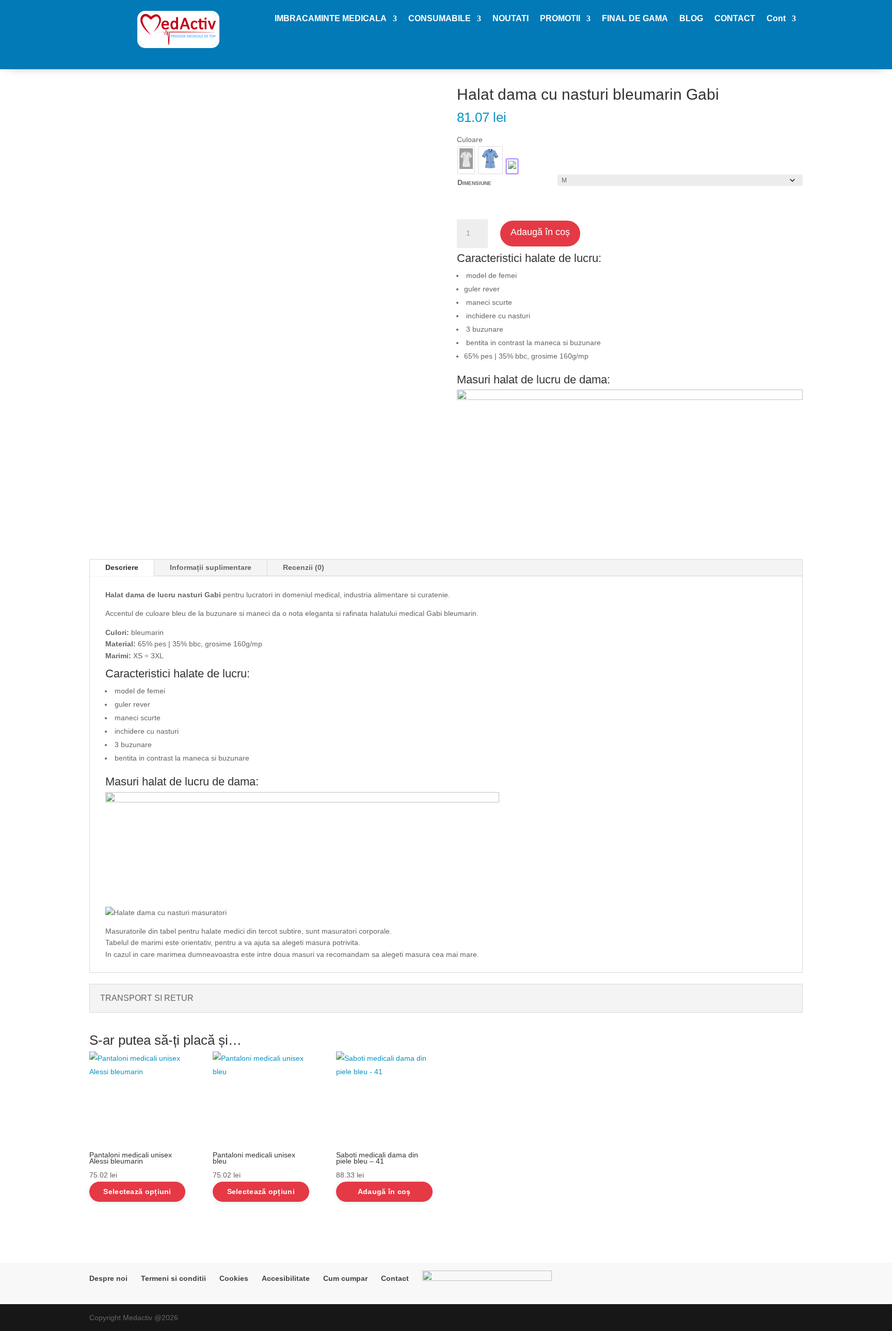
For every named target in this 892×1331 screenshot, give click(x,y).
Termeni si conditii (173, 1278)
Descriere (121, 567)
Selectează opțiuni (137, 1191)
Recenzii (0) (303, 567)
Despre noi (108, 1278)
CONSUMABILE (439, 19)
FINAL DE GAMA (635, 19)
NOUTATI (510, 19)
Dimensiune (474, 182)
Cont (776, 19)
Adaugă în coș (540, 232)
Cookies (233, 1278)
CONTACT (734, 19)
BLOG (691, 19)
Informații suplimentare (210, 567)
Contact (395, 1278)
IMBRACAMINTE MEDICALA (331, 19)
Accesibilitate (286, 1278)
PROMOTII (560, 19)
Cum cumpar (345, 1278)
